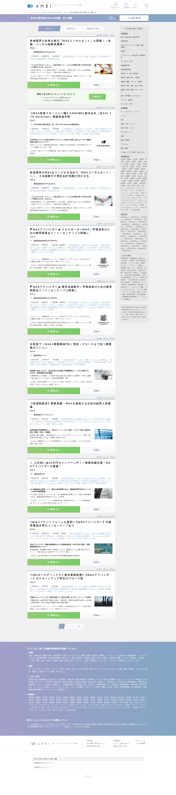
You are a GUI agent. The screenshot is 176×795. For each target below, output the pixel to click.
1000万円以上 (140, 226)
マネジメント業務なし (44, 131)
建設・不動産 (125, 140)
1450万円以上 (132, 236)
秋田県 (58, 697)
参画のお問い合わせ (120, 746)
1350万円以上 (137, 234)
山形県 (128, 161)
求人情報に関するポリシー (96, 743)
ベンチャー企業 (82, 56)
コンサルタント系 (126, 61)
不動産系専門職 (126, 69)
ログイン (135, 7)
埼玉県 (132, 164)
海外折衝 (57, 682)
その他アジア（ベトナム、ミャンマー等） (84, 705)
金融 (122, 136)
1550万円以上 (128, 239)
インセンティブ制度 (95, 250)
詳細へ (97, 85)
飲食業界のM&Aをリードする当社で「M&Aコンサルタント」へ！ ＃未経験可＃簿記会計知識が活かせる (71, 174)
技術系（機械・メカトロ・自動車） (132, 81)
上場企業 (132, 260)
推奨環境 (117, 741)
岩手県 (135, 159)
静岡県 (123, 171)
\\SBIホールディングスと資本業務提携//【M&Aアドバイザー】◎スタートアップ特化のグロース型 (69, 576)
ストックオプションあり (87, 421)
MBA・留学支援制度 (128, 294)
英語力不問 (59, 131)
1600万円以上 (139, 239)
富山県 (138, 166)
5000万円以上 (126, 251)
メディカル (124, 144)
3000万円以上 (142, 248)
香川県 (139, 178)
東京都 (145, 164)
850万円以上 (136, 224)
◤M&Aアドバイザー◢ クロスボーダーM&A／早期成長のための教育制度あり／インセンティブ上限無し (70, 231)
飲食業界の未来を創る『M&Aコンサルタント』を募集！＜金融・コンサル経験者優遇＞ (70, 42)
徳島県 (132, 178)
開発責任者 (132, 284)
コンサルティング (126, 132)
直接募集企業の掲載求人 (130, 296)
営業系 (123, 51)
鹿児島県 (142, 183)
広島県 (142, 700)
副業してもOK (82, 133)
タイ (122, 188)
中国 (128, 185)
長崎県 (143, 181)
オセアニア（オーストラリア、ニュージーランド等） (134, 200)
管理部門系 (124, 41)
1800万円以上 (130, 243)
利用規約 (90, 741)
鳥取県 (128, 176)
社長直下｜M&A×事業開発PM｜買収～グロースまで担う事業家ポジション (71, 346)
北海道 (123, 159)
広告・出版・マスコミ (128, 128)
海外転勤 (140, 284)
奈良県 (140, 173)
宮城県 (141, 159)
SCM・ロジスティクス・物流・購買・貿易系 (80, 656)
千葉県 (139, 164)
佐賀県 (137, 181)
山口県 (126, 178)
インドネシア (140, 188)
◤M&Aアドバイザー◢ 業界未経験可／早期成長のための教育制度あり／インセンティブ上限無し (71, 288)
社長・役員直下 (92, 131)
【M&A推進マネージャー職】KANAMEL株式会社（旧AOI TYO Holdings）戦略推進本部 (71, 115)
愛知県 (129, 171)
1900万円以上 (125, 246)
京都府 (85, 700)
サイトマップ (140, 741)
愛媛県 (145, 178)
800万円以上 (126, 224)
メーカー (124, 116)
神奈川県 (125, 166)
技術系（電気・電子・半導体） (131, 77)
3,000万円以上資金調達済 (69, 481)
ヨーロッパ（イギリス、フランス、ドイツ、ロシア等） (110, 707)
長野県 (137, 169)
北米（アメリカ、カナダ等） (112, 705)
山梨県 (130, 169)
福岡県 (130, 181)
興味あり (55, 85)
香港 (138, 185)
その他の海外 (135, 209)
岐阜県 (143, 169)
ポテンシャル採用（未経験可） (72, 250)
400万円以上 (125, 217)
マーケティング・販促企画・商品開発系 (121, 656)
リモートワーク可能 (66, 133)
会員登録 (126, 7)
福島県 (134, 161)
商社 (122, 120)
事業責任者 (105, 131)
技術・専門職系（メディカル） (131, 96)
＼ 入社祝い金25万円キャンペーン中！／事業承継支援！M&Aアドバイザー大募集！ (70, 464)
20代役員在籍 (100, 362)
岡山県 (140, 176)
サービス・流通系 (126, 100)
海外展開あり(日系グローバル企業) (52, 679)
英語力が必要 (131, 270)
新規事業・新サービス (84, 419)
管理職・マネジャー (116, 679)
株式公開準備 (68, 56)
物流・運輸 (124, 148)
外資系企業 (124, 258)
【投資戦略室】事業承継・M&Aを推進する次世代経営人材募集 (70, 405)
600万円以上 (138, 219)
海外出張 (140, 268)
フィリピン (124, 190)
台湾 (142, 185)
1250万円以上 (142, 231)
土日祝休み (104, 56)
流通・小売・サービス (128, 124)
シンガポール (130, 188)
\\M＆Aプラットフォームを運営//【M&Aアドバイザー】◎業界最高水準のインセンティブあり (71, 524)
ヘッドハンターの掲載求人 (56, 689)
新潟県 (132, 166)
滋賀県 (141, 171)
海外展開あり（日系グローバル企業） (78, 129)
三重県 (135, 171)
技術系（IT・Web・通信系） (130, 73)
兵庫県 (134, 173)
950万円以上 (130, 226)
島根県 (134, 176)
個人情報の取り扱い (94, 746)
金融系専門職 (125, 65)
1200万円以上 (131, 231)
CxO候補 (142, 280)
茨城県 (140, 161)
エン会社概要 (140, 743)
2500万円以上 (131, 248)
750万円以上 (142, 222)
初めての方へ (116, 7)
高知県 (124, 181)
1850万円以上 (140, 243)
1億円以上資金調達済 (49, 250)
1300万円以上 (126, 234)
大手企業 (124, 263)
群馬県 (126, 164)
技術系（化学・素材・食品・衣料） (132, 85)
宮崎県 (135, 183)
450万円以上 (135, 217)
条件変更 (136, 18)
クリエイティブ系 (126, 104)
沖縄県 (123, 185)
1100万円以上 (135, 229)
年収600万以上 (54, 59)
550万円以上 (128, 219)
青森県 (129, 159)
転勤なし (94, 56)
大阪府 (128, 173)
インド (132, 190)
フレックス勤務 (50, 133)
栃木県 (85, 697)
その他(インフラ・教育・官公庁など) (133, 152)
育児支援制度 (95, 133)
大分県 (129, 183)
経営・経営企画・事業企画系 (130, 37)
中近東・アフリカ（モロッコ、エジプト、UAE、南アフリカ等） (134, 207)
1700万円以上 (134, 241)
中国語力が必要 (80, 682)
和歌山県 (114, 700)
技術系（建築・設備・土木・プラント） (68, 661)
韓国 (133, 185)
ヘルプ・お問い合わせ (121, 743)
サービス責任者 (112, 684)
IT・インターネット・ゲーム (130, 111)
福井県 (124, 169)
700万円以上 (132, 222)
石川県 (144, 166)
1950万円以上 (136, 246)
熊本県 (123, 183)
